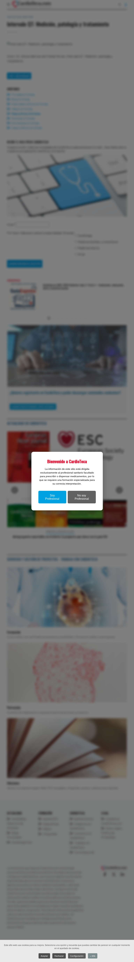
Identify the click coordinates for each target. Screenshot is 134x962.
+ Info (92, 955)
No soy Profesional (82, 497)
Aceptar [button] (44, 955)
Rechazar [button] (59, 955)
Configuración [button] (77, 955)
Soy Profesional (52, 497)
